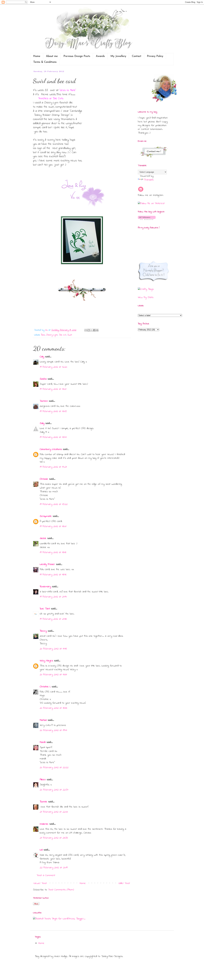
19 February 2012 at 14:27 (53, 467)
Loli (42, 850)
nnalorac (44, 824)
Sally (42, 423)
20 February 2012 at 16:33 (53, 708)
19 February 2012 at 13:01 (53, 389)
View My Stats (145, 297)
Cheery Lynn (52, 335)
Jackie (43, 538)
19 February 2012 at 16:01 (53, 526)
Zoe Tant (45, 609)
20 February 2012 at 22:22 (54, 768)
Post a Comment (46, 875)
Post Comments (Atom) (61, 890)
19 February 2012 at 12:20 (53, 367)
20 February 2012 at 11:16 (53, 649)
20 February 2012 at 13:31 (53, 675)
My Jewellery (118, 56)
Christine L (45, 687)
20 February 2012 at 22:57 (54, 790)
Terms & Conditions (45, 62)
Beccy (43, 631)
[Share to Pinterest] (97, 330)
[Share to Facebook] (94, 330)
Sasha (43, 379)
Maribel (43, 720)
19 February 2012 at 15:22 (54, 504)
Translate (149, 180)
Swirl (69, 335)
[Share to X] (91, 330)
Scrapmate (46, 516)
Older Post (124, 883)
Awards (100, 56)
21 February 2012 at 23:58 (54, 838)
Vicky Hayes (46, 661)
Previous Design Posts (76, 56)
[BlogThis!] (88, 330)
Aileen (43, 780)
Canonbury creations (51, 449)
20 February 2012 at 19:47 (53, 730)
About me (52, 56)
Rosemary (45, 587)
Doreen (44, 401)
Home (36, 56)
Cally (42, 357)
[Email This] (85, 330)
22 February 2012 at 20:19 (54, 868)
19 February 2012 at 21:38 (53, 619)
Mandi (43, 742)
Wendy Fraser (47, 564)
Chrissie (44, 479)
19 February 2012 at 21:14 (53, 597)
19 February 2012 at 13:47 (53, 437)
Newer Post (40, 883)
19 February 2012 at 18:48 (53, 575)
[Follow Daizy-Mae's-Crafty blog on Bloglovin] (147, 219)
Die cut (62, 335)
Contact (136, 56)
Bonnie (43, 802)
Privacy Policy (155, 56)
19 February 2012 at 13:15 (53, 411)
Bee (43, 335)
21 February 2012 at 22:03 (54, 812)
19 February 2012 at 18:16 (53, 552)
